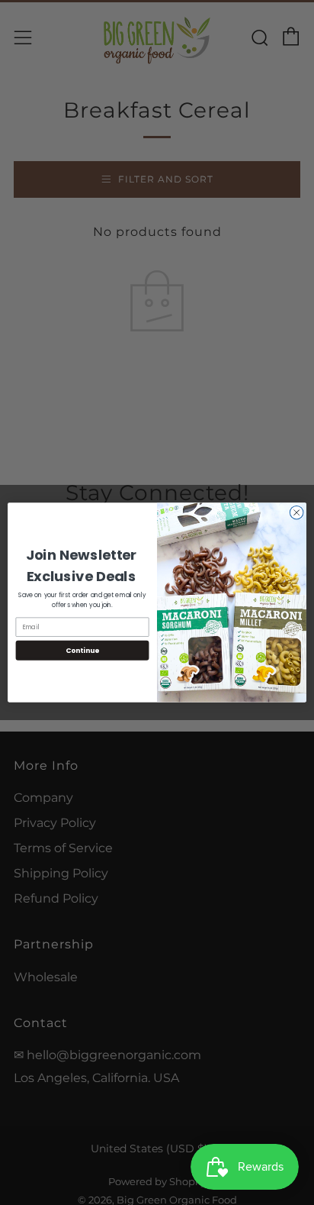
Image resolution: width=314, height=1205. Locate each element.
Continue (82, 650)
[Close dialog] (296, 512)
